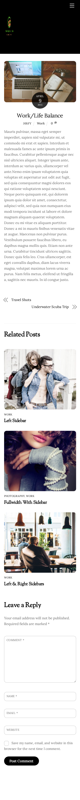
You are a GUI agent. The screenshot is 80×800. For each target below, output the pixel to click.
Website (13, 730)
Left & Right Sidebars (24, 584)
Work (41, 123)
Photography (14, 496)
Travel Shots (21, 300)
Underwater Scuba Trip (50, 307)
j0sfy (27, 123)
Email (12, 713)
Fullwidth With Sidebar (25, 502)
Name (12, 696)
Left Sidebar (15, 421)
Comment (15, 640)
